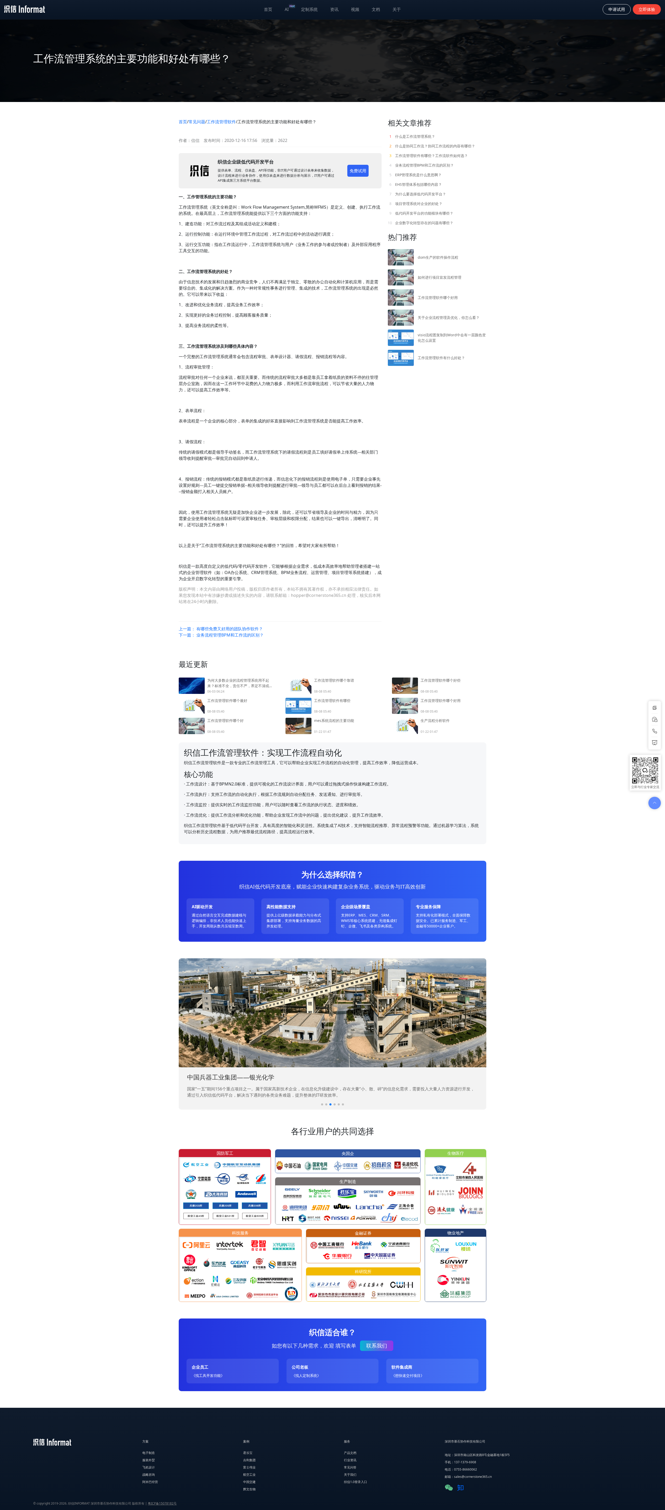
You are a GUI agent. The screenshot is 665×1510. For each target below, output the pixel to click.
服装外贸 (148, 1460)
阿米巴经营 (150, 1482)
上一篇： (221, 629)
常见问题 (197, 122)
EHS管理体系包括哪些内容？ (415, 184)
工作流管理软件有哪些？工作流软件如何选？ (428, 155)
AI (290, 8)
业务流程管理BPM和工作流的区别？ (421, 165)
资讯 (334, 9)
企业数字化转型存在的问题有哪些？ (420, 222)
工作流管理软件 (221, 122)
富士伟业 (249, 1467)
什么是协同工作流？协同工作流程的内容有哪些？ (432, 146)
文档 (376, 9)
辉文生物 (249, 1489)
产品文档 (350, 1453)
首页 (268, 9)
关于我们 (350, 1474)
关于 (397, 9)
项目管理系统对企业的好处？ (415, 203)
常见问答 (350, 1467)
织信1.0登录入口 (355, 1482)
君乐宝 (247, 1453)
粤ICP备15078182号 (162, 1503)
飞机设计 (148, 1467)
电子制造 (148, 1453)
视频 (355, 9)
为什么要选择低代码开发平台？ (417, 194)
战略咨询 (148, 1474)
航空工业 (249, 1474)
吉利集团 (249, 1460)
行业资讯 (350, 1460)
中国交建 (249, 1482)
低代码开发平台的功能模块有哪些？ (421, 213)
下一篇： (221, 635)
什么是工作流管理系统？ (412, 136)
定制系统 (309, 9)
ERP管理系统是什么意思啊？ (415, 174)
